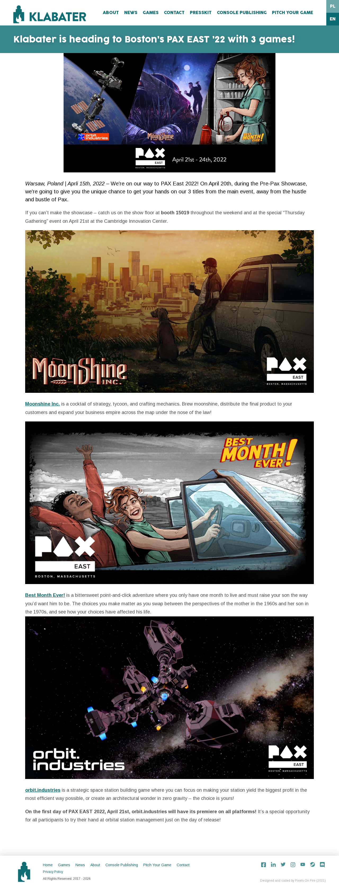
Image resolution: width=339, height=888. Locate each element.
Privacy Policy (53, 872)
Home (48, 865)
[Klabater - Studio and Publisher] (49, 14)
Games (151, 13)
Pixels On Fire (305, 880)
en (333, 19)
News (130, 13)
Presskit (201, 13)
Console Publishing (242, 13)
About (111, 13)
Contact (174, 13)
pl (333, 6)
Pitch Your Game (292, 13)
